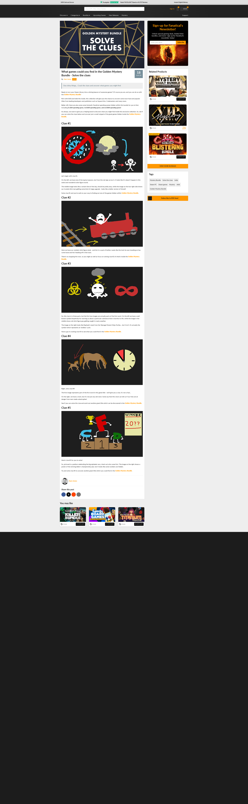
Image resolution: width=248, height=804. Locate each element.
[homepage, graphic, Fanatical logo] (70, 8)
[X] (68, 494)
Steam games (162, 184)
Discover (63, 15)
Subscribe (180, 42)
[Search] (142, 9)
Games (74, 79)
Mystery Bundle (155, 180)
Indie (176, 180)
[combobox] (126, 9)
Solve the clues (168, 180)
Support (185, 15)
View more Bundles (168, 166)
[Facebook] (63, 494)
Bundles (86, 15)
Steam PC (153, 184)
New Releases (114, 15)
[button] (67, 2)
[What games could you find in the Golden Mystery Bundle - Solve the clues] (73, 494)
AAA (178, 184)
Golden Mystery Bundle (158, 189)
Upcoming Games (99, 15)
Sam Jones (67, 79)
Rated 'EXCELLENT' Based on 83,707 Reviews (133, 2)
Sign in (172, 9)
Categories (74, 15)
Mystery (125, 15)
